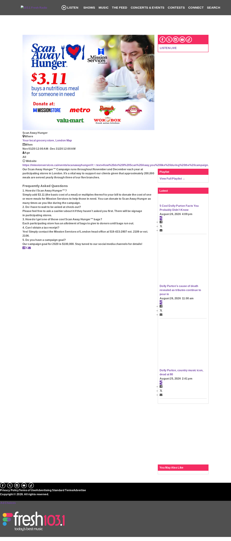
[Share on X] (26, 247)
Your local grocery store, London (44, 140)
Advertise (79, 490)
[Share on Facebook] (23, 247)
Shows (89, 7)
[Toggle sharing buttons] (161, 218)
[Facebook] (162, 39)
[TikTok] (189, 39)
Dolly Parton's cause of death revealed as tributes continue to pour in (180, 290)
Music (104, 7)
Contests (176, 7)
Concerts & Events (148, 7)
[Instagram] (176, 39)
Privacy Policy (9, 490)
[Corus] (1, 498)
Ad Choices (8, 502)
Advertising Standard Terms (54, 490)
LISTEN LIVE (168, 47)
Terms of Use (27, 490)
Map (69, 140)
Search (213, 7)
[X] (169, 39)
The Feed (119, 7)
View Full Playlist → (172, 178)
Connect (196, 7)
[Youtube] (182, 39)
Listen (72, 7)
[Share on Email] (29, 247)
